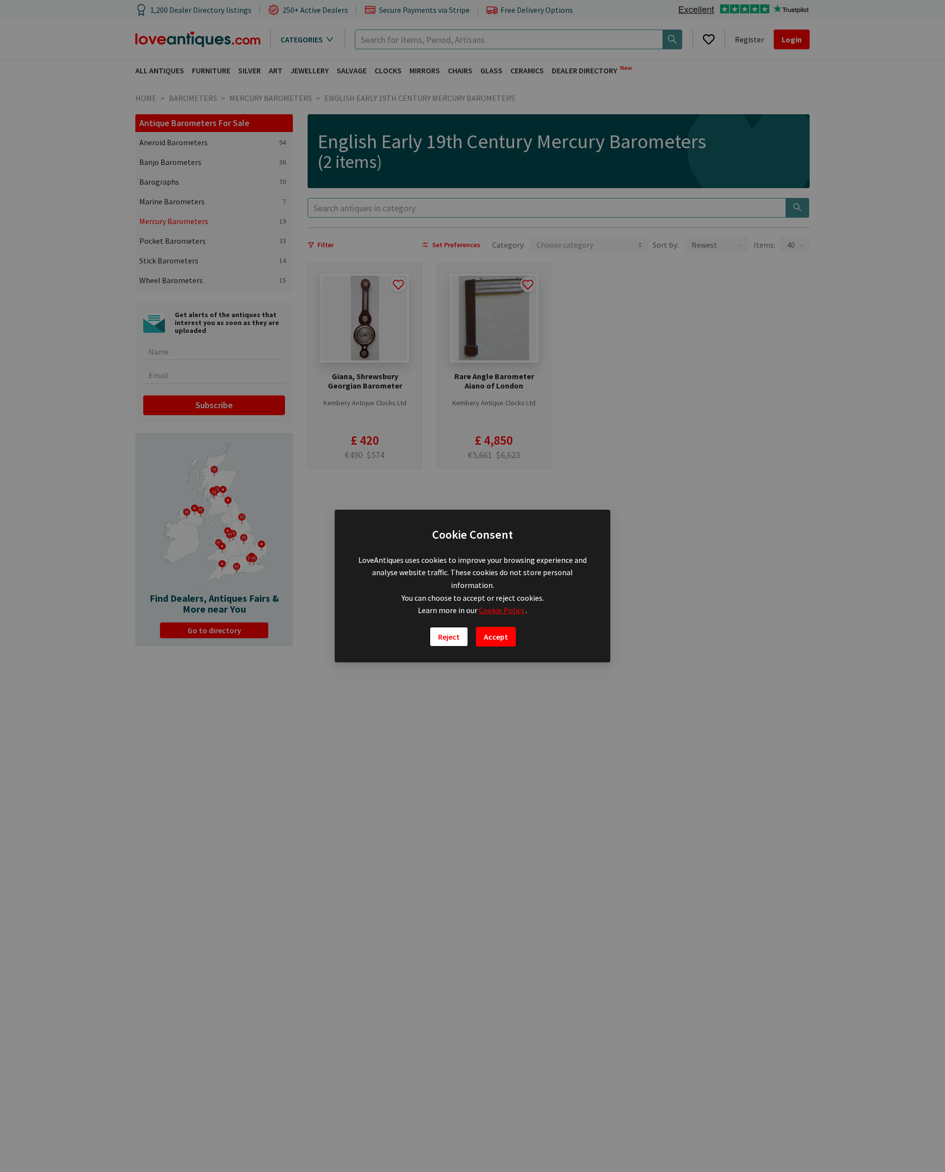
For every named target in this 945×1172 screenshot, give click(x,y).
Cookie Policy (502, 610)
